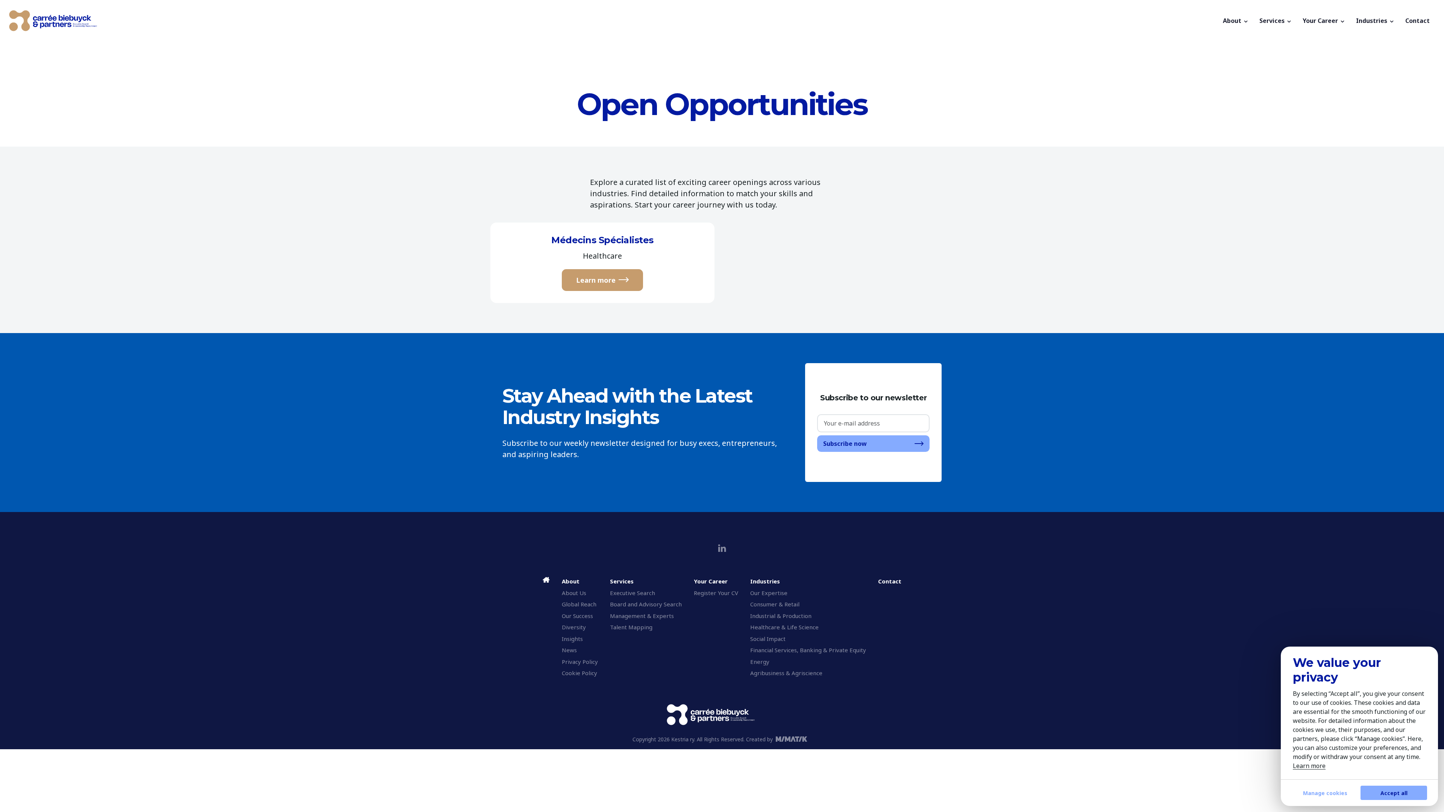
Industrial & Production (780, 616)
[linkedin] (722, 548)
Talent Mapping (631, 627)
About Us (574, 593)
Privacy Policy (580, 661)
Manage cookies (1325, 793)
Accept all (1394, 793)
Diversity (574, 627)
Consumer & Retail (774, 604)
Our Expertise (768, 593)
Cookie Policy (579, 673)
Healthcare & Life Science (784, 627)
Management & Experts (642, 616)
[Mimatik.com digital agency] (793, 739)
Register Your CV (716, 593)
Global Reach (579, 604)
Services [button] (1272, 21)
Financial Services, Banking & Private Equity (808, 650)
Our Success (577, 616)
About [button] (1233, 21)
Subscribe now (845, 443)
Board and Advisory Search (646, 604)
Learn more (596, 280)
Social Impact (768, 638)
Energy (759, 661)
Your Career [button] (1321, 21)
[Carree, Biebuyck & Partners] (613, 20)
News (569, 650)
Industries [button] (1372, 21)
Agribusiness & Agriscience (786, 673)
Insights (572, 638)
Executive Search (632, 593)
